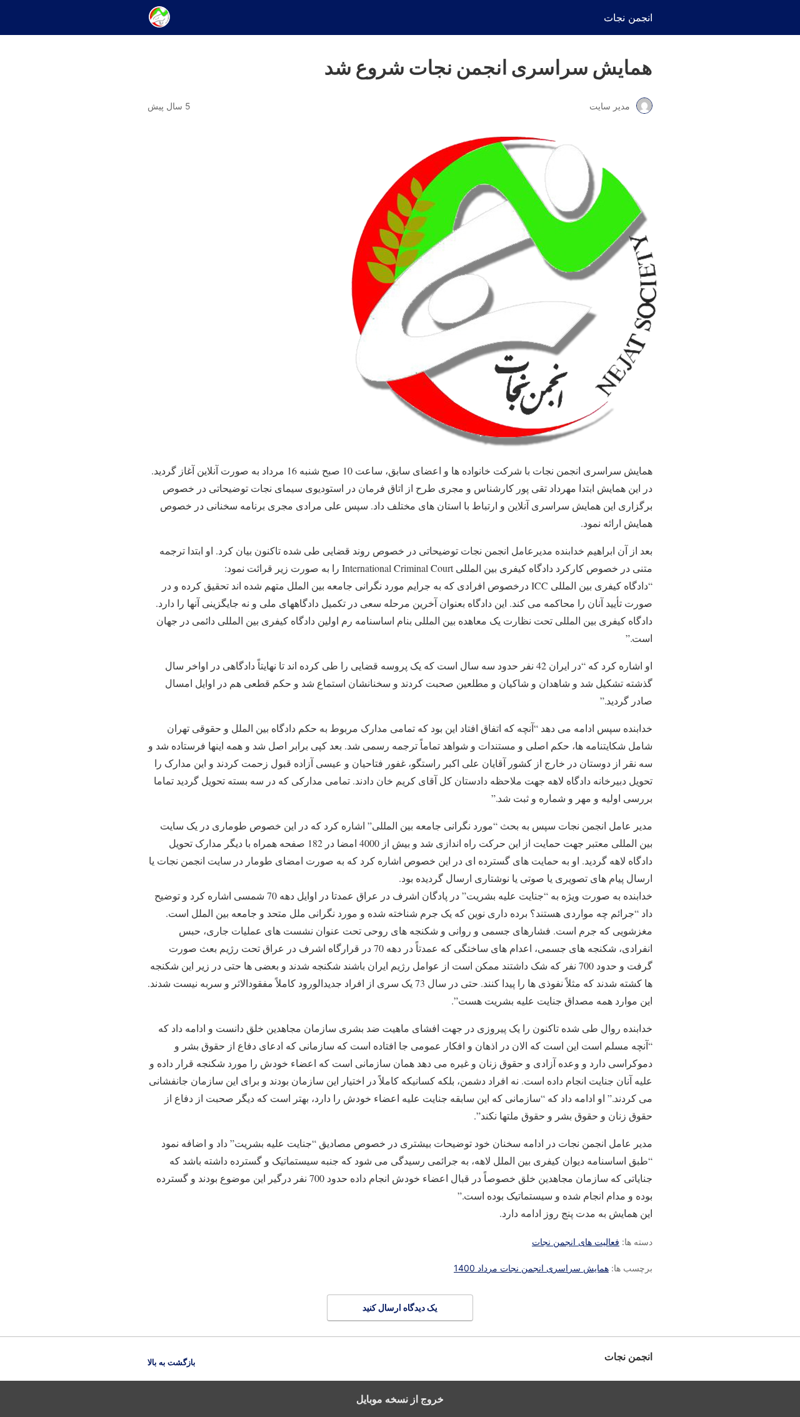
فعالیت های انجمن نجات (575, 1241)
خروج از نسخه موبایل (400, 1399)
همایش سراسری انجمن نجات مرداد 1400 (531, 1268)
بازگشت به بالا (172, 1362)
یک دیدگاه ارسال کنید (400, 1307)
